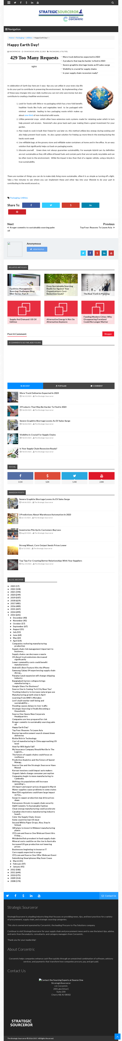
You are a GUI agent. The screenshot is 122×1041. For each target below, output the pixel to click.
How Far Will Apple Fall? (23, 746)
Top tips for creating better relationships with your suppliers (50, 560)
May (15, 638)
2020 (13, 595)
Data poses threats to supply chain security (32, 803)
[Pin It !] (17, 212)
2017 (13, 603)
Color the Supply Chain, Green (26, 817)
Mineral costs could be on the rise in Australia (34, 841)
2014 (13, 612)
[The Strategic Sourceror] (61, 15)
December (18, 618)
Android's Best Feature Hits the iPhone (30, 667)
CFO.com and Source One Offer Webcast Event (34, 855)
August (16, 629)
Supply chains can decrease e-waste (29, 654)
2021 (13, 592)
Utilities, (64, 51)
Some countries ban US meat (25, 820)
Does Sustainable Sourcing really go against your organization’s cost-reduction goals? (60, 290)
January (17, 866)
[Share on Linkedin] (90, 205)
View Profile (38, 249)
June (15, 635)
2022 (13, 589)
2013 (13, 615)
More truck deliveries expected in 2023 (81, 57)
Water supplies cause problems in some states (34, 789)
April (15, 641)
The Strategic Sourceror (16, 1038)
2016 (13, 606)
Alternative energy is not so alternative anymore (61, 320)
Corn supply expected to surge (26, 852)
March (16, 861)
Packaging (20, 38)
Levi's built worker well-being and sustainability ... (28, 701)
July (15, 632)
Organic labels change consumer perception (33, 773)
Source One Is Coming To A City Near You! (32, 689)
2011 (13, 872)
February (17, 864)
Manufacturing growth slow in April (29, 695)
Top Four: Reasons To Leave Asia (27, 730)
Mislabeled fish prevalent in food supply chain (33, 838)
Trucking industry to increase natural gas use (33, 692)
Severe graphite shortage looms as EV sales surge (86, 65)
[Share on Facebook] (31, 205)
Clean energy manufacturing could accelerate (33, 809)
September (18, 626)
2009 (13, 878)
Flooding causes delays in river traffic (29, 706)
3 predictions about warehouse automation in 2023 (45, 514)
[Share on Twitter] (51, 205)
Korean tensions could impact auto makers (32, 770)
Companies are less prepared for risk (29, 719)
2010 (13, 875)
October (17, 623)
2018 (13, 600)
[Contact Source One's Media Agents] (61, 980)
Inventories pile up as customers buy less (40, 530)
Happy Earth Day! (23, 44)
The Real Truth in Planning (97, 293)
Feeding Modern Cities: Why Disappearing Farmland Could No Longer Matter (98, 319)
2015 (13, 609)
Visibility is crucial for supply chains (80, 69)
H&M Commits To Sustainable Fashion (30, 806)
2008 (13, 881)
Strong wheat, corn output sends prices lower (43, 545)
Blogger (108, 334)
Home (11, 38)
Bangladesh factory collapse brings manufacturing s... (28, 682)
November (18, 620)
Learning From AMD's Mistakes (27, 698)
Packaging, (55, 51)
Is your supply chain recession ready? (80, 73)
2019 (13, 597)
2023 (13, 586)
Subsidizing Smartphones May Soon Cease (32, 858)
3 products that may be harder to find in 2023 (84, 61)
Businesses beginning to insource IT (29, 849)
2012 (13, 869)
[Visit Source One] (71, 205)
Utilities (29, 38)
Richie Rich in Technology (24, 738)
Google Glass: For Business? (25, 686)
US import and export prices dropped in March (34, 787)
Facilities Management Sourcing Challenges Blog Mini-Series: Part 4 (22, 291)
